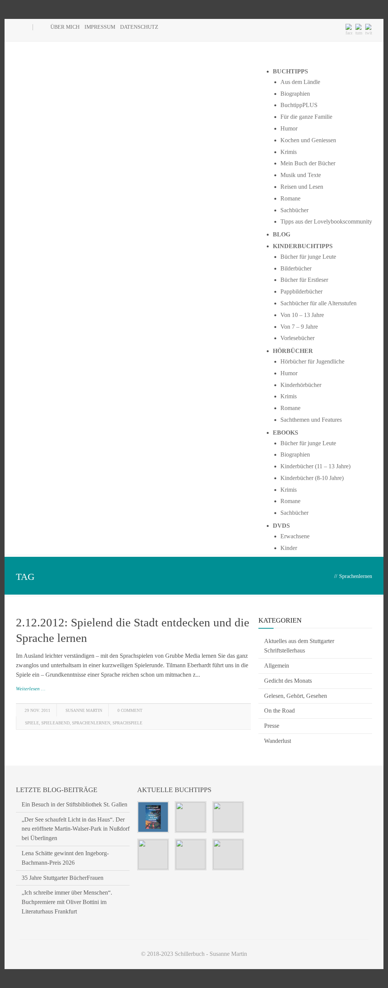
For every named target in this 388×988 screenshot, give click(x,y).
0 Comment (129, 710)
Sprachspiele (127, 723)
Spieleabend (55, 723)
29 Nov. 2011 (37, 710)
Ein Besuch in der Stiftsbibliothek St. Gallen (74, 804)
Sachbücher (294, 210)
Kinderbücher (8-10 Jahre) (312, 478)
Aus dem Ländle (300, 82)
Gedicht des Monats (288, 680)
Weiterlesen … (30, 688)
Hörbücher (293, 351)
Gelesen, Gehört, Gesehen (295, 696)
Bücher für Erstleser (304, 280)
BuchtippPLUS (299, 105)
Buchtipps (290, 71)
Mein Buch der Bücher (307, 163)
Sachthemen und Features (311, 419)
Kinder (288, 548)
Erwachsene (295, 536)
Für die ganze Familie (306, 116)
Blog (281, 234)
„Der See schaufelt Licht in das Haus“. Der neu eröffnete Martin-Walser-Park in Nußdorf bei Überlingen (76, 829)
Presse (271, 725)
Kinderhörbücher (300, 385)
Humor (288, 128)
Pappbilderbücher (301, 291)
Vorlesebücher (297, 338)
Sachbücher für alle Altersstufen (318, 303)
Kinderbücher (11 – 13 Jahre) (315, 466)
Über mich (65, 27)
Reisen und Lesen (301, 186)
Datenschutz (139, 27)
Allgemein (276, 665)
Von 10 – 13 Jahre (302, 315)
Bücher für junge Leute (308, 256)
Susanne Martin (84, 710)
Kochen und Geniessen (308, 140)
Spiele (32, 723)
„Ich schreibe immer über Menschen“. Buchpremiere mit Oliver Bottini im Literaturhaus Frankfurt (67, 902)
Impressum (99, 27)
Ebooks (285, 432)
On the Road (279, 710)
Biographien (295, 93)
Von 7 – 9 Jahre (299, 326)
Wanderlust (277, 741)
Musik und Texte (300, 175)
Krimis (288, 152)
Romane (290, 198)
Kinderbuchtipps (303, 246)
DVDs (281, 525)
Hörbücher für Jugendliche (312, 361)
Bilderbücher (295, 268)
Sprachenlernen (91, 723)
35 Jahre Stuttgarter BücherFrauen (62, 878)
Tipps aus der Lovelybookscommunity (326, 221)
